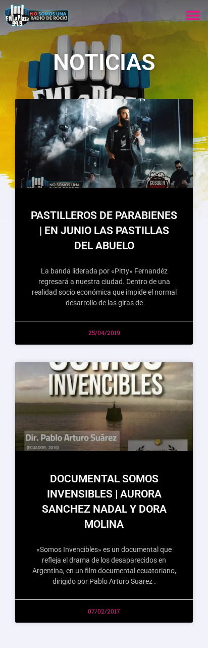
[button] (192, 15)
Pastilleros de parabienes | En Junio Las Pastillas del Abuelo (104, 230)
